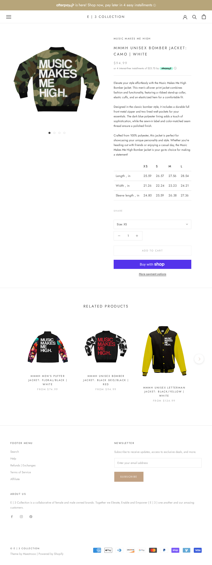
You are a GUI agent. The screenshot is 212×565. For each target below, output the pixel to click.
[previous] (13, 359)
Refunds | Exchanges (23, 465)
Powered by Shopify (51, 554)
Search (14, 452)
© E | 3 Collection (25, 548)
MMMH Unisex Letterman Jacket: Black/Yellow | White (164, 392)
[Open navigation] (8, 16)
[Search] (194, 17)
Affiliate (15, 479)
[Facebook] (126, 209)
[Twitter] (132, 209)
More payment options (152, 274)
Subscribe (128, 477)
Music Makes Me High (132, 38)
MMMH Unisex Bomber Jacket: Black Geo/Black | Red (106, 380)
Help (13, 458)
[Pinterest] (137, 209)
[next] (199, 359)
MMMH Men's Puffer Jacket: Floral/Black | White (47, 380)
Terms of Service (20, 472)
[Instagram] (21, 516)
